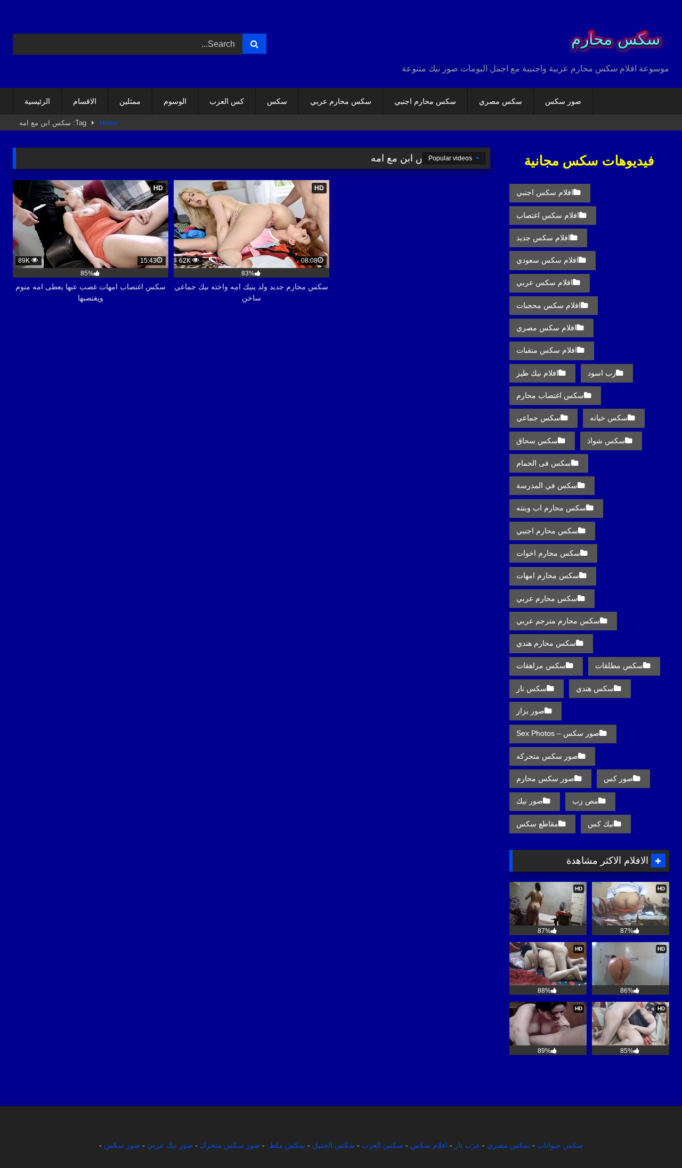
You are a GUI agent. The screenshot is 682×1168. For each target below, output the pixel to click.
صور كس (618, 778)
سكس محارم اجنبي (425, 101)
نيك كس (601, 824)
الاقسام (84, 101)
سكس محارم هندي (546, 643)
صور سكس (563, 101)
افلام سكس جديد (543, 237)
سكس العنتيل (333, 1145)
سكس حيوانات (560, 1145)
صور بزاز (530, 711)
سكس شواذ (606, 440)
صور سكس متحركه (547, 756)
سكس (277, 101)
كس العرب (226, 101)
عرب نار (467, 1145)
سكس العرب (382, 1145)
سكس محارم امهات (547, 575)
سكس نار (531, 688)
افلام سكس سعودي (547, 260)
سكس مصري (500, 101)
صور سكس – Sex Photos (557, 733)
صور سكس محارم (545, 778)
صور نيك (529, 801)
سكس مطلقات (619, 665)
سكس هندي (595, 688)
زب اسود (602, 373)
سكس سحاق (537, 440)
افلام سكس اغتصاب (547, 215)
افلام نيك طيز (537, 373)
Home (109, 123)
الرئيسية (37, 101)
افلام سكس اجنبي (544, 192)
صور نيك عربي (170, 1145)
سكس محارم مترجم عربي (558, 621)
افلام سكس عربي (544, 282)
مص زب (585, 801)
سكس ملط (287, 1145)
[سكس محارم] (612, 35)
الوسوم (175, 101)
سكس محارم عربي (340, 101)
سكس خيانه (609, 417)
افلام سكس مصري (546, 327)
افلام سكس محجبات (548, 305)
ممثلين (130, 101)
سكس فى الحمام (543, 463)
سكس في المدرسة (547, 485)
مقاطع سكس (537, 824)
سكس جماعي (538, 417)
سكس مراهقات (541, 665)
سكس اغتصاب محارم (550, 395)
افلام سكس (429, 1145)
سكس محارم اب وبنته (551, 508)
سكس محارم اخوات (548, 553)
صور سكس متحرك (230, 1145)
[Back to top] (649, 1136)
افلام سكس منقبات (546, 350)
